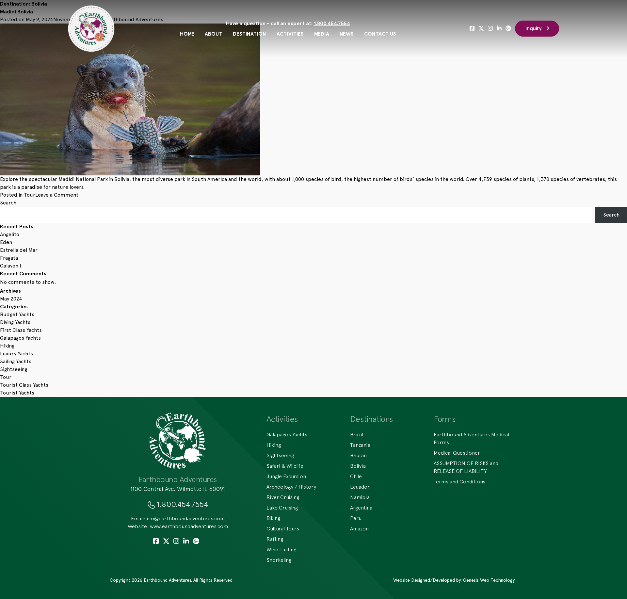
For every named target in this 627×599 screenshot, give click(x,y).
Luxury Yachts (16, 353)
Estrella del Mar (19, 250)
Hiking (7, 346)
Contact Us (380, 34)
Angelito (9, 234)
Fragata (9, 258)
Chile (356, 476)
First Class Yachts (21, 330)
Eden (6, 242)
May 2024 (11, 299)
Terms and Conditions (459, 481)
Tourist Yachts (17, 393)
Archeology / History (291, 487)
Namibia (360, 497)
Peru (356, 518)
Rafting (274, 539)
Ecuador (360, 487)
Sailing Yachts (15, 361)
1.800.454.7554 (332, 23)
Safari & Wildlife (284, 466)
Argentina (361, 507)
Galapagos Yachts (20, 338)
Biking (273, 518)
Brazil (356, 434)
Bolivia (358, 466)
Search (8, 203)
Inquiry (533, 28)
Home (187, 34)
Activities (290, 34)
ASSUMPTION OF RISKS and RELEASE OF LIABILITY (466, 467)
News (347, 34)
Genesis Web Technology (489, 580)
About (213, 34)
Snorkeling (278, 560)
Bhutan (358, 455)
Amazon (359, 528)
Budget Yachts (17, 314)
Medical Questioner (457, 453)
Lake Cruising (282, 507)
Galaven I (10, 266)
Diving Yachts (15, 322)
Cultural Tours (282, 528)
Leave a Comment (56, 195)
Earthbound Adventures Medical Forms (471, 438)
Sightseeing (13, 369)
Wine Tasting (281, 549)
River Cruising (282, 497)
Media (321, 34)
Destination (249, 34)
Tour (29, 195)
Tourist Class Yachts (24, 385)
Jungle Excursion (286, 476)
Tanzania (360, 445)
